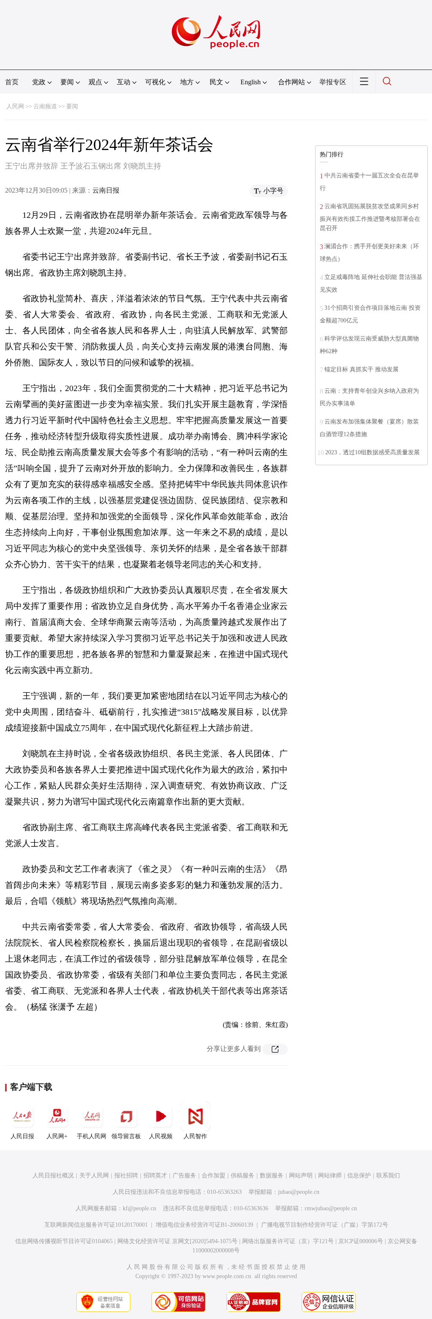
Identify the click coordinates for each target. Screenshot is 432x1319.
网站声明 (301, 1175)
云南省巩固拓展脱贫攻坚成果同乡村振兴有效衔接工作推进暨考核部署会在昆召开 (370, 217)
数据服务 (272, 1175)
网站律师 (330, 1175)
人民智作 (195, 1136)
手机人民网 (91, 1136)
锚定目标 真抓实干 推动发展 (361, 369)
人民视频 (161, 1136)
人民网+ (57, 1136)
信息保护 (359, 1175)
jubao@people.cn (298, 1192)
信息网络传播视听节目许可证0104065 (64, 1241)
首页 (12, 82)
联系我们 (388, 1175)
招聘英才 (155, 1175)
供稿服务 (242, 1175)
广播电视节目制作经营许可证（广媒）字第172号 (324, 1225)
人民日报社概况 (53, 1175)
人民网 (15, 106)
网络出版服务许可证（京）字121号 (288, 1241)
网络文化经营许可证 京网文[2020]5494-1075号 (177, 1241)
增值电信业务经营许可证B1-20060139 (204, 1225)
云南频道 (45, 106)
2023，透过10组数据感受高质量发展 (372, 452)
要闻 (72, 106)
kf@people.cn (139, 1208)
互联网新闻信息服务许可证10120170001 (96, 1225)
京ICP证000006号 (360, 1241)
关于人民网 (94, 1175)
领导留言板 (126, 1136)
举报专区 (332, 82)
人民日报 (22, 1136)
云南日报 (105, 190)
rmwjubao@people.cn (331, 1208)
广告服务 (184, 1175)
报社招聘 (126, 1175)
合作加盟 (213, 1175)
